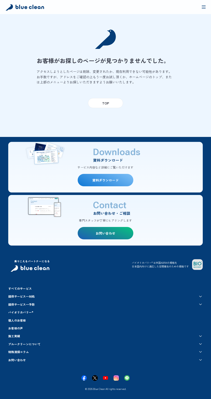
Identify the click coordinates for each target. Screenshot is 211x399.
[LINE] (127, 378)
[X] (95, 378)
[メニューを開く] (203, 7)
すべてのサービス (20, 288)
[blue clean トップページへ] (25, 8)
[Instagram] (116, 378)
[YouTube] (105, 378)
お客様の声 (15, 328)
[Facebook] (84, 378)
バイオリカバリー (20, 312)
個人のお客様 (17, 320)
